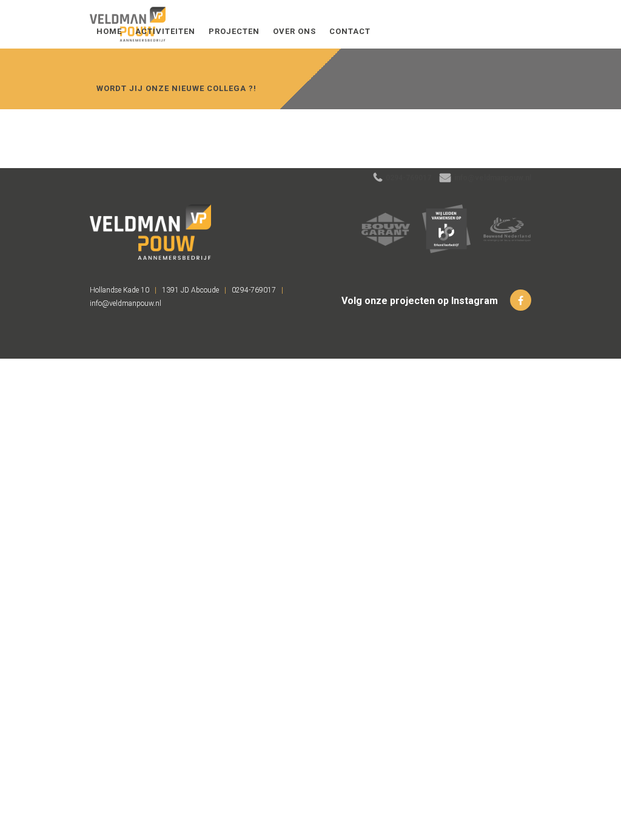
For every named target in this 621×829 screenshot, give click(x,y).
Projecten (234, 31)
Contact (350, 31)
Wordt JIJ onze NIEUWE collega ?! (176, 88)
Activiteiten (165, 31)
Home (109, 31)
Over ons (294, 31)
